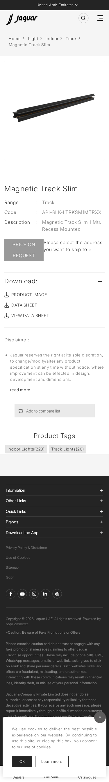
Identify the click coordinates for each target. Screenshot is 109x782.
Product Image (29, 294)
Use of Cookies (18, 557)
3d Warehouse (57, 594)
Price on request (23, 250)
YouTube (22, 594)
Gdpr (10, 577)
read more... (22, 389)
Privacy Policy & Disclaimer (26, 547)
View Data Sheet (30, 315)
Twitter (34, 594)
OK (22, 761)
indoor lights (26, 448)
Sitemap (12, 567)
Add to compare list (43, 410)
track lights (67, 448)
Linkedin (45, 594)
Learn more (55, 761)
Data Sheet (24, 304)
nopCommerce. (17, 624)
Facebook (10, 594)
